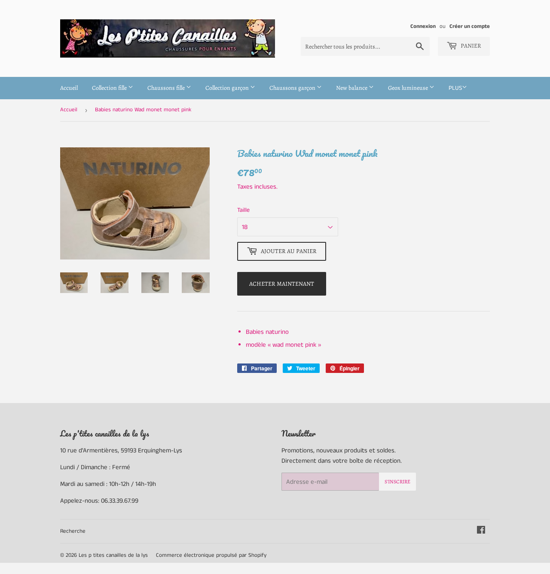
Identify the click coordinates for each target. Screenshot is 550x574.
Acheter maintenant (281, 284)
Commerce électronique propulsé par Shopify (211, 555)
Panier (470, 46)
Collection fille (110, 88)
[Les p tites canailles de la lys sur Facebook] (481, 531)
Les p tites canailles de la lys (113, 555)
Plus (455, 88)
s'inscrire (397, 481)
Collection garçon (227, 88)
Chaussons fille (166, 88)
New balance (352, 88)
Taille (243, 210)
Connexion (423, 26)
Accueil (69, 88)
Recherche (73, 531)
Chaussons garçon (293, 88)
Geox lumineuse (408, 88)
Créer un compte (469, 26)
